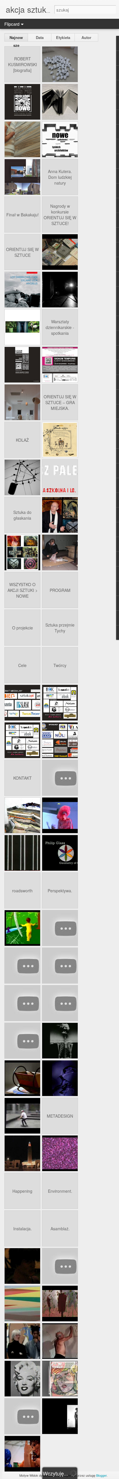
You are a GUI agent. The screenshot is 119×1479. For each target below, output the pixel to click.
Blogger (101, 1475)
